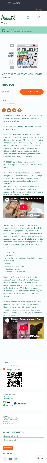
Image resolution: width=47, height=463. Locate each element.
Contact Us (6, 396)
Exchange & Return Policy (10, 420)
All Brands (11, 103)
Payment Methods (8, 398)
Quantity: (5, 92)
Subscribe (8, 448)
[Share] (4, 110)
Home (3, 29)
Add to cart (31, 92)
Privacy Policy (7, 421)
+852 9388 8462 (13, 365)
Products (11, 29)
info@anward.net (13, 369)
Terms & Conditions (8, 423)
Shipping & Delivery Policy (10, 418)
